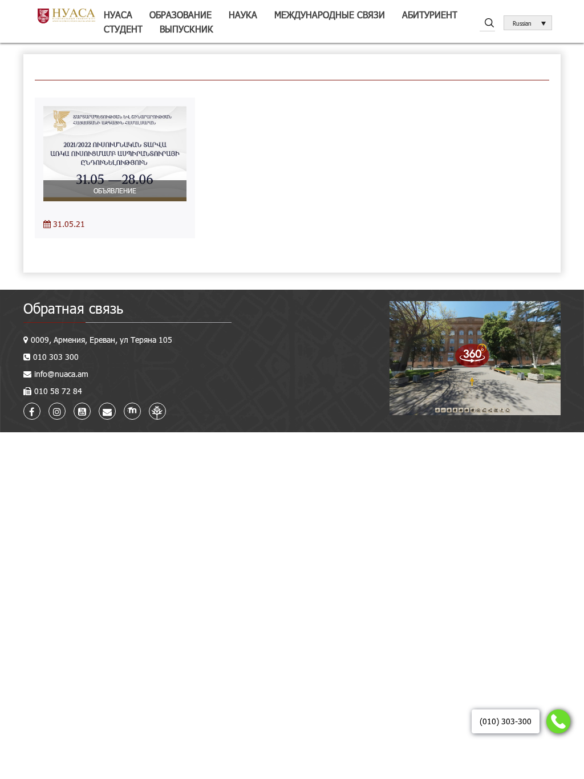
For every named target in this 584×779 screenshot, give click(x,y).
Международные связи (329, 14)
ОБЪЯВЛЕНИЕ (115, 190)
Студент (123, 28)
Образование (180, 14)
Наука (243, 14)
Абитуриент (429, 14)
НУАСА (118, 14)
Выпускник (186, 28)
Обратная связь (73, 308)
